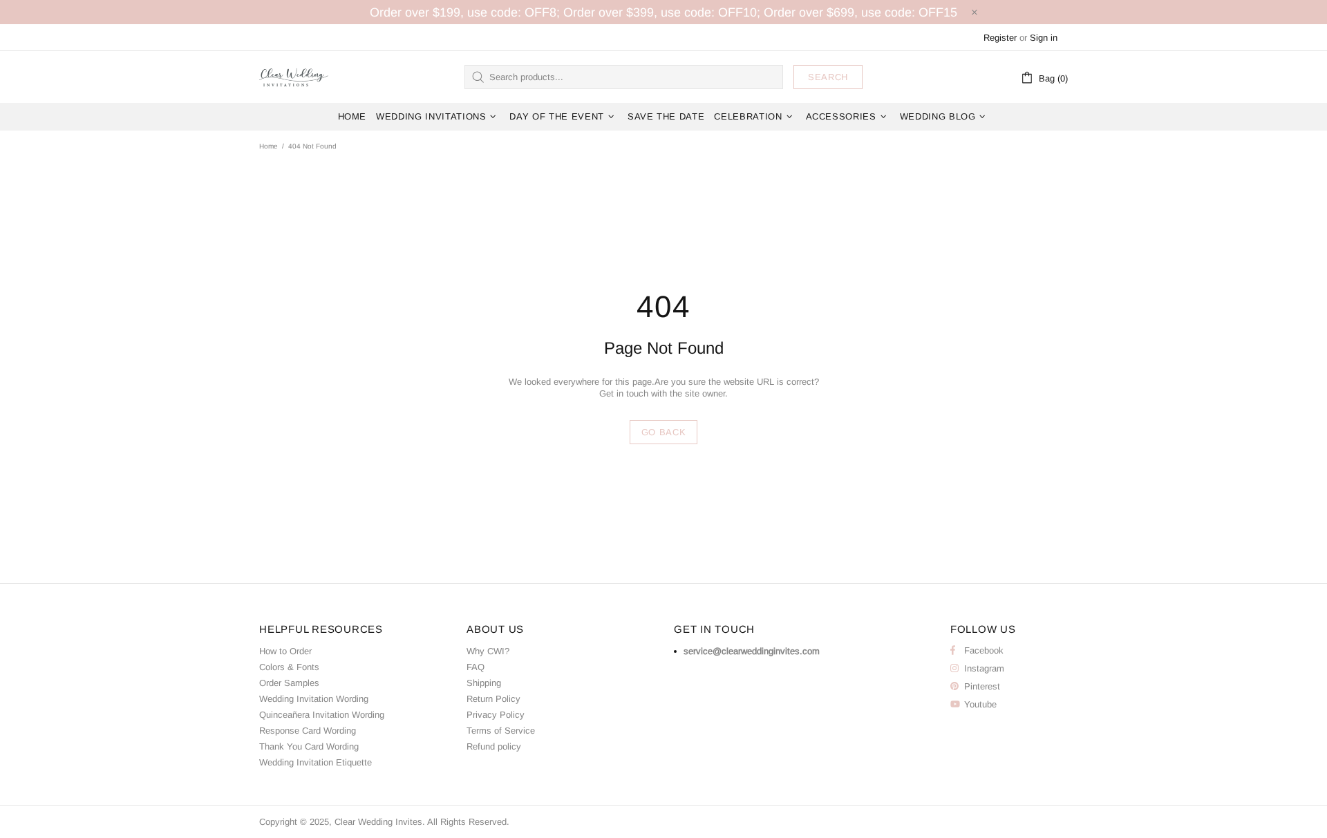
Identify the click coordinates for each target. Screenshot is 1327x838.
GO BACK (663, 432)
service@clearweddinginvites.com (752, 651)
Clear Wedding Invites (293, 76)
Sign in (1043, 37)
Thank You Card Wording (309, 746)
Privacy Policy (496, 715)
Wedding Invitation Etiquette (315, 762)
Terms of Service (501, 730)
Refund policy (494, 746)
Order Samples (289, 683)
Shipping (484, 683)
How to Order (285, 651)
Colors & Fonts (289, 667)
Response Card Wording (307, 730)
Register (1000, 37)
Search (828, 77)
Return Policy (493, 699)
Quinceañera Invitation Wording (321, 715)
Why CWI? (488, 651)
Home (268, 146)
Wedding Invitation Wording (313, 699)
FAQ (475, 667)
